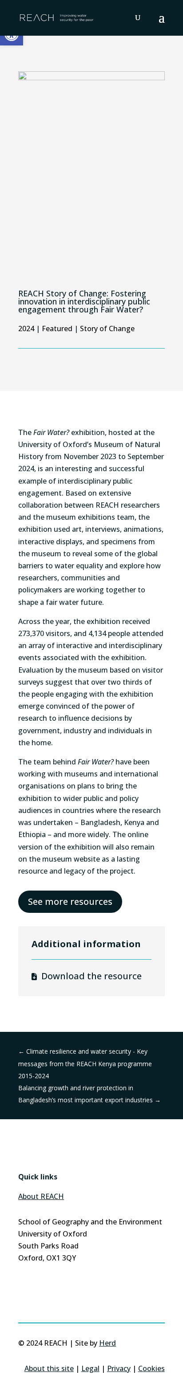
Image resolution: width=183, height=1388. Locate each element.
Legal (90, 1368)
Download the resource (91, 976)
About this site (49, 1368)
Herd (107, 1343)
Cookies (151, 1368)
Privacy (119, 1368)
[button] (162, 23)
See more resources (70, 901)
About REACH (41, 1196)
